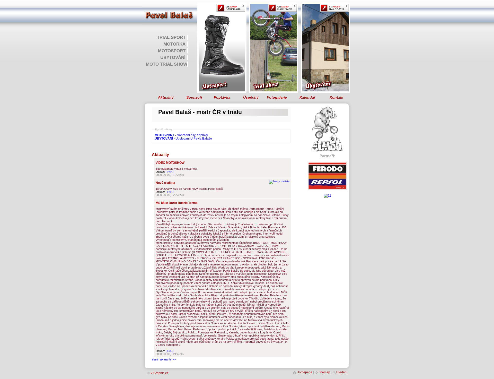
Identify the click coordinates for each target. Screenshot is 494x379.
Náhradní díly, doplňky (192, 135)
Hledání (341, 372)
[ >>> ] (169, 171)
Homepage (304, 372)
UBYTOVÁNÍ (173, 57)
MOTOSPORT (172, 50)
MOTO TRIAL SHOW (166, 64)
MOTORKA (174, 44)
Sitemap (324, 372)
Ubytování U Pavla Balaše (193, 138)
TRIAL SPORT (171, 37)
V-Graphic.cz (159, 373)
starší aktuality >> (164, 359)
